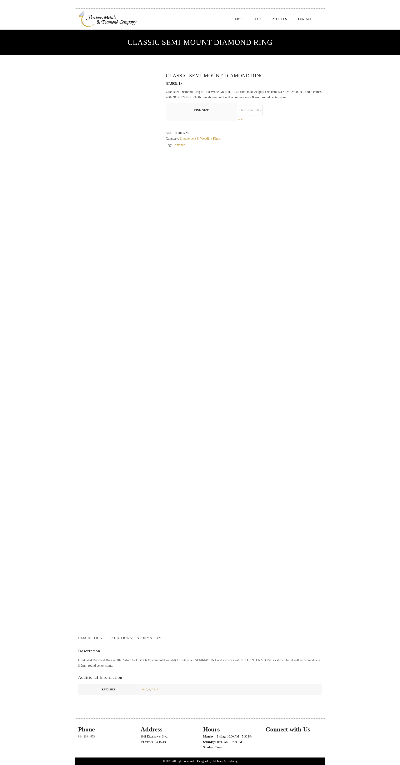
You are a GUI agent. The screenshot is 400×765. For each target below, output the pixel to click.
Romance (178, 145)
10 (143, 689)
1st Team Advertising (225, 761)
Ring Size (201, 110)
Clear (240, 119)
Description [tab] (90, 638)
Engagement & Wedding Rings (200, 138)
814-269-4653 (86, 736)
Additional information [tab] (136, 638)
